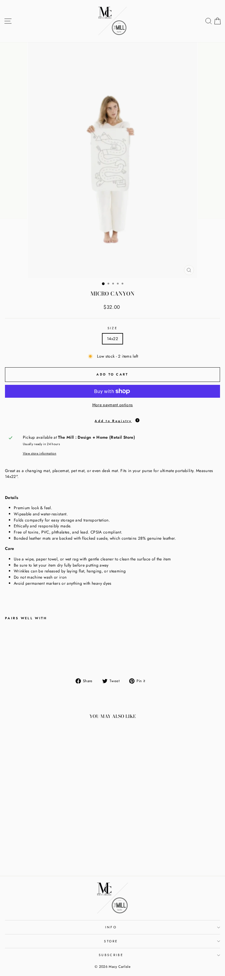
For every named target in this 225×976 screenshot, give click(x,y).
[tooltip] (137, 420)
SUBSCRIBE (111, 955)
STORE (111, 941)
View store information (40, 453)
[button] (112, 419)
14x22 (112, 339)
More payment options (112, 405)
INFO (111, 927)
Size (112, 328)
